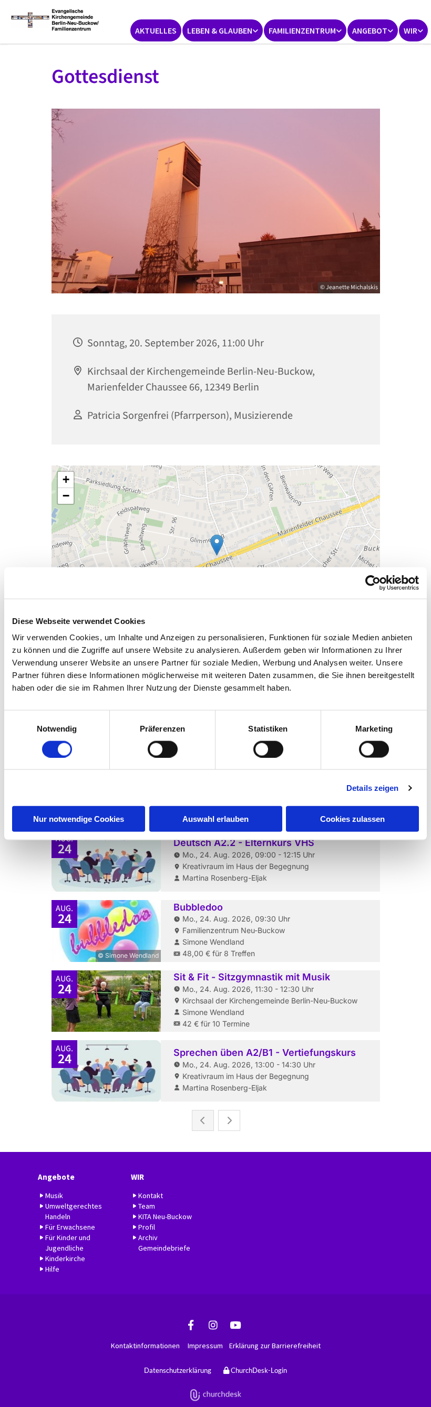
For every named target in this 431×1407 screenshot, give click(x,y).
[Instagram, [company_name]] (213, 1324)
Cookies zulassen (352, 818)
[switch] (163, 748)
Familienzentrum (302, 30)
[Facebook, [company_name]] (191, 1324)
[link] (222, 30)
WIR (410, 30)
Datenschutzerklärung (177, 1370)
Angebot (369, 30)
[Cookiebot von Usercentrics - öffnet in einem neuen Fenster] (373, 582)
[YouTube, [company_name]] (235, 1324)
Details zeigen (372, 787)
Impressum (205, 1345)
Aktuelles (156, 30)
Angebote (56, 1177)
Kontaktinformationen (145, 1345)
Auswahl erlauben (215, 818)
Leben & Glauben (219, 30)
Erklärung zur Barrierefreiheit (275, 1345)
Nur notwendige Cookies (78, 818)
